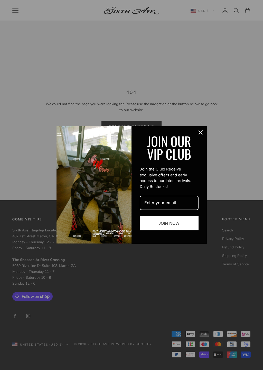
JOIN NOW (169, 223)
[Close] (200, 132)
